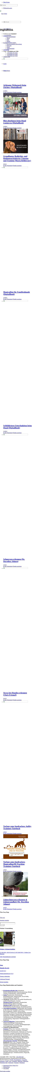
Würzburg (22, 1062)
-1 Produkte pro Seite (12, 53)
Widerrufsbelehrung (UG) (6, 973)
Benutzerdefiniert (11, 36)
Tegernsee (10, 1062)
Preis (8, 39)
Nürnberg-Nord (8, 1002)
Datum (8, 41)
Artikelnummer (10, 48)
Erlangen (2, 1061)
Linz (10, 1061)
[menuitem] (17, 2)
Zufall (8, 47)
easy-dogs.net (19, 1056)
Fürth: (5, 995)
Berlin (11, 1059)
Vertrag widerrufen (5, 976)
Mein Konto (6, 2)
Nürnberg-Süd (3, 1062)
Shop (1, 965)
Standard (9, 35)
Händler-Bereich (4, 968)
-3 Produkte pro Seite (12, 55)
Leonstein (14, 1061)
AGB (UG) (3, 971)
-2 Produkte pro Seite (12, 54)
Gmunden (24, 1059)
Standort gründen (4, 920)
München (20, 1061)
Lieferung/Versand (5, 979)
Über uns (2, 917)
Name (8, 38)
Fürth (6, 1061)
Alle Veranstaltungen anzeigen (8, 956)
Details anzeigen (17, 92)
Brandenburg (17, 1059)
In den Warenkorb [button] (8, 92)
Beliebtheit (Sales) (11, 42)
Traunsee (16, 1062)
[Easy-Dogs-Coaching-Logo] (3, 13)
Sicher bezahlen (4, 982)
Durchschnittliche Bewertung (14, 44)
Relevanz (9, 45)
